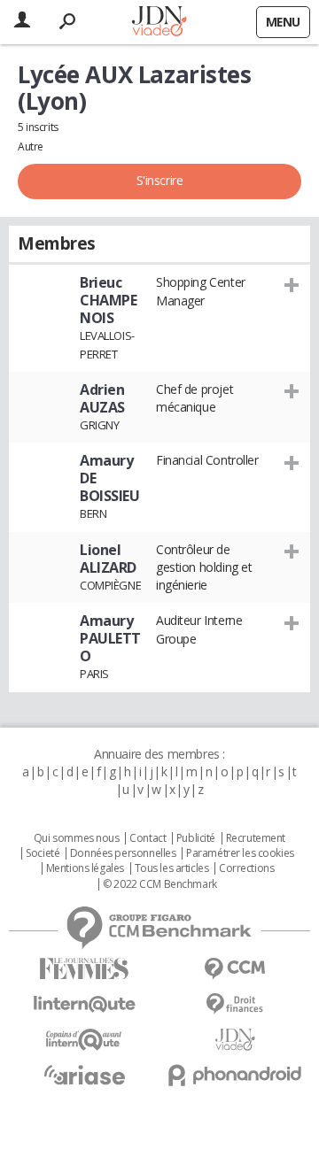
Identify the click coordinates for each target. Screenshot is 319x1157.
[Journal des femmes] (84, 969)
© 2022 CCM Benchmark (160, 884)
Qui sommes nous (77, 838)
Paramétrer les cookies (240, 853)
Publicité (195, 838)
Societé (42, 853)
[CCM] (235, 969)
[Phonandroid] (235, 1075)
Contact (147, 838)
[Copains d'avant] (84, 1040)
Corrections (246, 868)
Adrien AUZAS (102, 398)
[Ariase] (84, 1074)
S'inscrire (159, 180)
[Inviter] (292, 284)
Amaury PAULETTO (110, 638)
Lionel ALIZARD (108, 558)
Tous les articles (172, 868)
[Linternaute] (84, 1004)
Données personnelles (123, 853)
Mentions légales (85, 868)
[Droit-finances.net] (235, 1004)
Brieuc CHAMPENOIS (108, 300)
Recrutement (255, 838)
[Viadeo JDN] (235, 1040)
